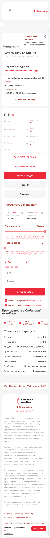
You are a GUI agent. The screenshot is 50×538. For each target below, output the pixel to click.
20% (17, 253)
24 (22, 237)
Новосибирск (43, 11)
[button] (25, 40)
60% (38, 253)
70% (43, 253)
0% (7, 253)
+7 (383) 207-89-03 (14, 85)
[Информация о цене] (13, 115)
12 (17, 237)
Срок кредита (12, 226)
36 (27, 237)
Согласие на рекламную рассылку (18, 514)
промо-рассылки (34, 305)
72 (43, 237)
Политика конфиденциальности (17, 518)
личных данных (33, 301)
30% (22, 253)
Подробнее (8, 534)
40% (27, 253)
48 (33, 237)
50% (32, 253)
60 (38, 237)
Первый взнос (12, 243)
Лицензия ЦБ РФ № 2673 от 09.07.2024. (20, 505)
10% (12, 253)
